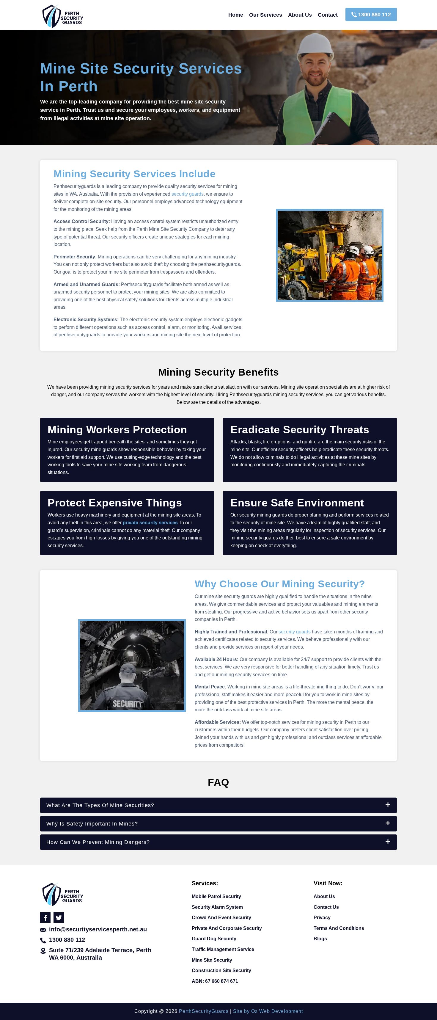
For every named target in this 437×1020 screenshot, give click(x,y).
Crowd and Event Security (221, 917)
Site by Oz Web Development (268, 1011)
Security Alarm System (217, 907)
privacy (322, 917)
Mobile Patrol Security (216, 896)
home (235, 15)
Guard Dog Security (214, 938)
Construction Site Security (221, 970)
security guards (188, 194)
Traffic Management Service (223, 949)
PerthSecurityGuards (204, 1011)
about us (300, 15)
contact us (326, 907)
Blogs (320, 938)
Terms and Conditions (339, 928)
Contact (328, 15)
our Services (265, 15)
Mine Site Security (212, 960)
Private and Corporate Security (227, 928)
